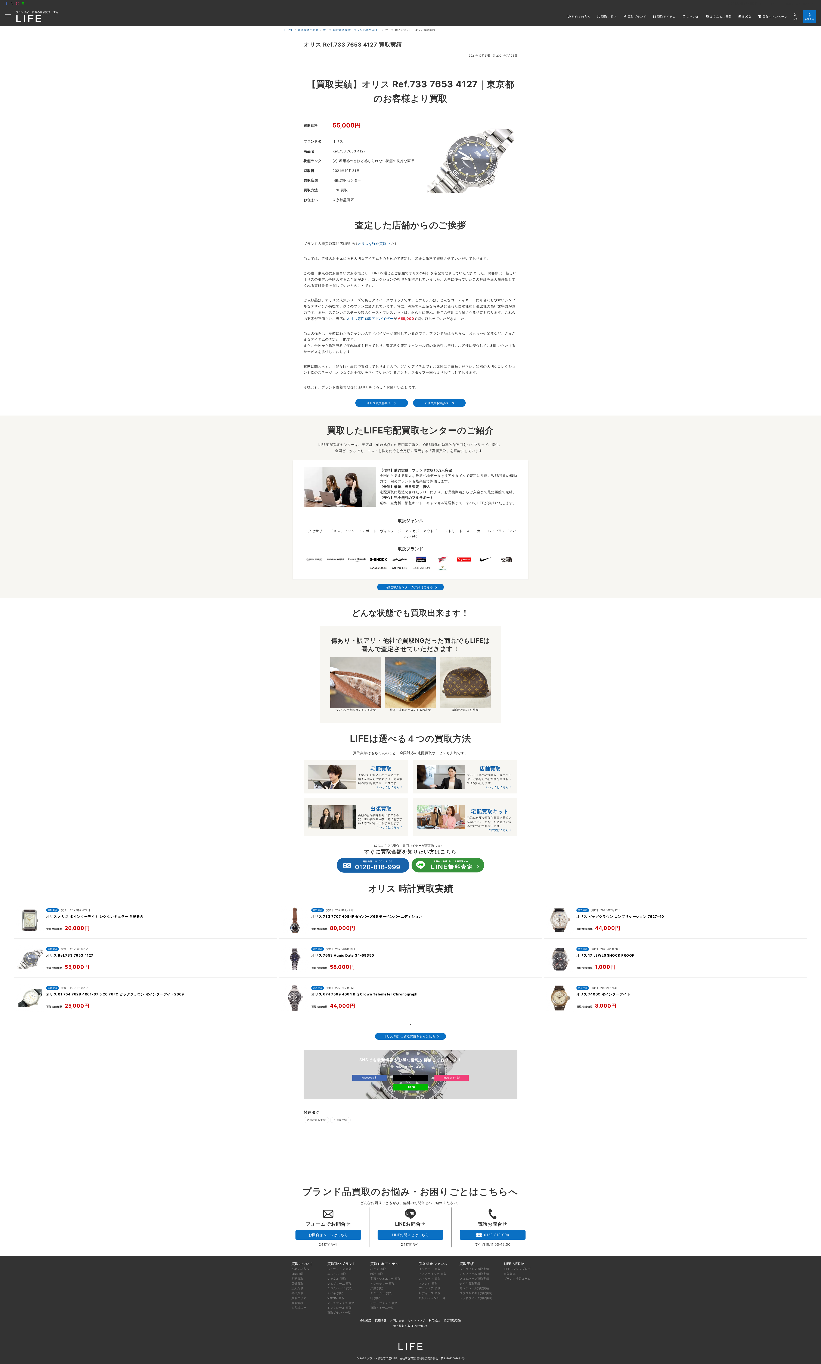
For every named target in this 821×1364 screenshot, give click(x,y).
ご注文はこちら (498, 830)
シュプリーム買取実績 (474, 1273)
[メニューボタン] (8, 16)
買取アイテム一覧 (382, 1307)
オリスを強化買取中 (374, 243)
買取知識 (510, 1273)
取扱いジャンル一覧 (432, 1298)
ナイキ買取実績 (469, 1283)
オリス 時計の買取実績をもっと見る (409, 1036)
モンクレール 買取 (339, 1307)
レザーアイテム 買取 (384, 1303)
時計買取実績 (318, 1119)
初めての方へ (300, 1268)
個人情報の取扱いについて (410, 1325)
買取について (302, 1264)
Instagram (450, 1077)
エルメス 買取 (336, 1273)
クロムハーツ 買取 (339, 1288)
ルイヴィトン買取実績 (474, 1268)
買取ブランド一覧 (339, 1312)
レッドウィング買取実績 (475, 1298)
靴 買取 (375, 1298)
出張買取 (297, 1293)
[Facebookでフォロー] (6, 3)
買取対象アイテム (384, 1264)
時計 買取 (376, 1273)
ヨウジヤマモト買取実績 (475, 1293)
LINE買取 (297, 1273)
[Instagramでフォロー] (17, 3)
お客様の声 (298, 1307)
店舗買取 (297, 1283)
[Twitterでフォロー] (12, 3)
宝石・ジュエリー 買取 (385, 1278)
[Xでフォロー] (410, 1078)
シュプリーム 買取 (339, 1283)
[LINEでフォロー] (23, 3)
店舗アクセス (807, 4)
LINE (409, 1087)
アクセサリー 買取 (382, 1283)
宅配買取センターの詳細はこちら (409, 587)
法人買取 (297, 1288)
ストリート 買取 (430, 1278)
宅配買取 (297, 1278)
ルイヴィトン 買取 (339, 1268)
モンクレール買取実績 (474, 1288)
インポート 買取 (430, 1268)
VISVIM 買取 (336, 1298)
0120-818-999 (496, 1235)
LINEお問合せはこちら (410, 1235)
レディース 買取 (430, 1293)
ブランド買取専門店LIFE (382, 1358)
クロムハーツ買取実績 (474, 1278)
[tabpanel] (145, 960)
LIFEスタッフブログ (517, 1268)
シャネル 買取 (336, 1278)
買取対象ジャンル (433, 1264)
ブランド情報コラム (517, 1278)
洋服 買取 (376, 1288)
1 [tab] (410, 1024)
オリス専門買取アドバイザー (370, 318)
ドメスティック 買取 (433, 1273)
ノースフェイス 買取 (341, 1303)
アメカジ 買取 (428, 1283)
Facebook (368, 1077)
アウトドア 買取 (430, 1288)
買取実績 (341, 1119)
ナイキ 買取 (335, 1293)
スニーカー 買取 (381, 1293)
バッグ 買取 (378, 1268)
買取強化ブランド (341, 1264)
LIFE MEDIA (514, 1264)
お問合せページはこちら (328, 1235)
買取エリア (298, 1298)
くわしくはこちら (388, 787)
